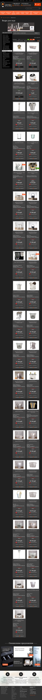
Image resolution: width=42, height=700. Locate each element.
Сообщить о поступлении (33, 96)
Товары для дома (31, 12)
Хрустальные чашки (6, 55)
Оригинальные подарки (36, 13)
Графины (4, 43)
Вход (35, 0)
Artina (12, 689)
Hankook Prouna (14, 692)
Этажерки (4, 65)
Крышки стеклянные (6, 60)
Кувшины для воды (6, 47)
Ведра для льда (5, 50)
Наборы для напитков (6, 41)
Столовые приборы (18, 13)
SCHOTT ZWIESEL (14, 696)
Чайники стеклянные (6, 56)
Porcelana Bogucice (14, 694)
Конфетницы (5, 61)
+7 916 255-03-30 (33, 692)
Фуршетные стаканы (6, 53)
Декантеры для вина (6, 48)
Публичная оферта (22, 694)
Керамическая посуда (8, 13)
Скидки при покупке (34, 94)
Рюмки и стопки (5, 34)
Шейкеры (4, 52)
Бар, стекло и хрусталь (13, 12)
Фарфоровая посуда (2, 13)
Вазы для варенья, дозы (6, 63)
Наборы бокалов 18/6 (6, 42)
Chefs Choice (13, 690)
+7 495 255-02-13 (33, 691)
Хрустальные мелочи (6, 66)
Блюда (4, 59)
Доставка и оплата (16, 0)
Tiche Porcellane (14, 698)
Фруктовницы (5, 64)
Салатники (4, 58)
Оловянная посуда (22, 13)
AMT (12, 688)
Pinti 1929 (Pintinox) (14, 693)
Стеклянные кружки (6, 54)
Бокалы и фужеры (6, 36)
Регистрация (39, 0)
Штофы (4, 44)
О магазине (21, 688)
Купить (19, 66)
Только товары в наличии (19, 40)
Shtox (12, 697)
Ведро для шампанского (7, 49)
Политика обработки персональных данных (23, 696)
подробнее (5, 664)
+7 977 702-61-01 (33, 689)
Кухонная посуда (27, 13)
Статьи (27, 0)
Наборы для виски (6, 37)
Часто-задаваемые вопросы (23, 689)
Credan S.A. (13, 691)
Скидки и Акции (22, 0)
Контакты (30, 0)
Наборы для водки (6, 39)
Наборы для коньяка (6, 38)
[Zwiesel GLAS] (21, 26)
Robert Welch (13, 695)
